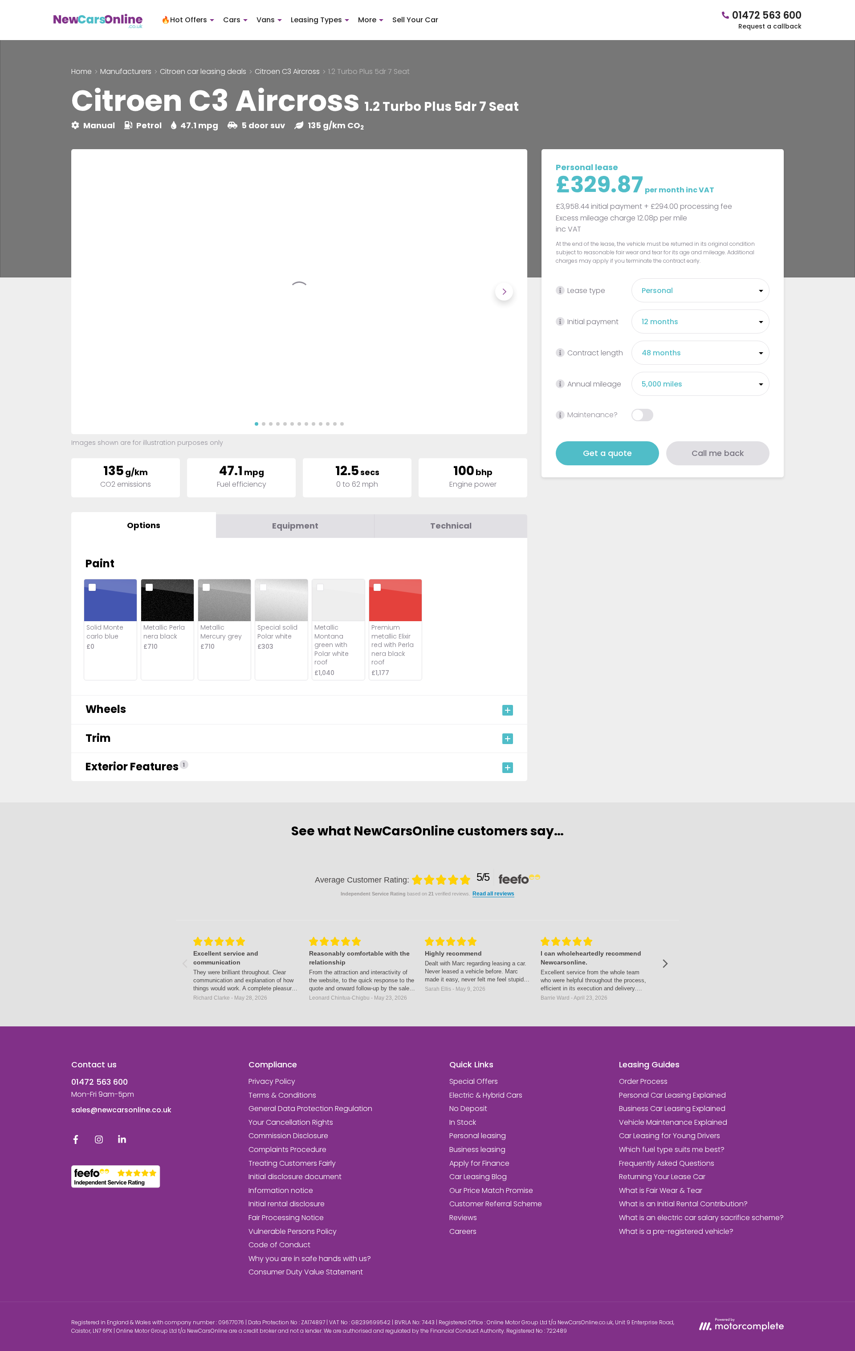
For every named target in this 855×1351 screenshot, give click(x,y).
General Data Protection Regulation (310, 1108)
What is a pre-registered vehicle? (676, 1231)
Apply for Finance (479, 1163)
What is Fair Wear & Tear (660, 1190)
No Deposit (468, 1108)
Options (143, 525)
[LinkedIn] (122, 1141)
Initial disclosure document (295, 1177)
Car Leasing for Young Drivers (669, 1136)
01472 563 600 (99, 1081)
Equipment (295, 525)
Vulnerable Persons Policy (292, 1231)
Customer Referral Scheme (495, 1204)
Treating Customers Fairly (292, 1163)
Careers (462, 1231)
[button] (256, 424)
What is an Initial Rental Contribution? (683, 1204)
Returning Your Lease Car (662, 1177)
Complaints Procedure (287, 1149)
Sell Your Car (415, 20)
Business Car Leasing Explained (672, 1108)
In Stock (462, 1122)
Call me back (718, 453)
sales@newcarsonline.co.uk (121, 1110)
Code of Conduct (279, 1245)
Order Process (643, 1081)
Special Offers (473, 1081)
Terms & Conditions (282, 1095)
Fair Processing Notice (286, 1218)
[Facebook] (75, 1141)
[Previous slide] (94, 292)
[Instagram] (98, 1141)
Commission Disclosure (288, 1136)
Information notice (280, 1190)
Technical (451, 525)
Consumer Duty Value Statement (305, 1272)
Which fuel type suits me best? (672, 1149)
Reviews (463, 1218)
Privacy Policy (271, 1081)
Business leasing (477, 1149)
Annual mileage (594, 384)
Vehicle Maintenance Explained (673, 1122)
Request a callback (770, 26)
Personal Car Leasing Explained (672, 1095)
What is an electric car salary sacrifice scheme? (701, 1218)
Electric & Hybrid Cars (485, 1095)
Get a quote (607, 453)
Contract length (595, 353)
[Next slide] (504, 292)
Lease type (586, 290)
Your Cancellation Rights (290, 1122)
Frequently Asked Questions (666, 1163)
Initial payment (593, 322)
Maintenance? (592, 415)
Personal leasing (477, 1136)
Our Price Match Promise (491, 1190)
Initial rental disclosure (286, 1204)
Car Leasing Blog (478, 1177)
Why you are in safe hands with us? (309, 1258)
